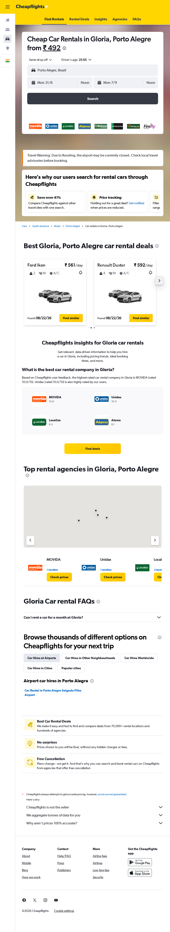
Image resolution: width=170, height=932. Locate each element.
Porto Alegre (73, 226)
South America (40, 226)
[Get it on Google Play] (140, 862)
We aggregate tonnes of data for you (53, 815)
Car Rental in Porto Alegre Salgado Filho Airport (53, 693)
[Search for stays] (7, 29)
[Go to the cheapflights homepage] (32, 7)
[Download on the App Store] (140, 873)
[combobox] (40, 59)
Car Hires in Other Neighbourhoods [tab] (90, 658)
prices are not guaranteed (112, 794)
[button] (7, 7)
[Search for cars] (7, 38)
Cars (24, 226)
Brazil (57, 226)
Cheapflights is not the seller (47, 807)
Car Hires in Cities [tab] (39, 668)
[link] (92, 448)
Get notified (136, 203)
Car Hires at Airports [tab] (41, 658)
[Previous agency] (30, 540)
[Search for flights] (7, 20)
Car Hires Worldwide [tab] (139, 658)
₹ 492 (52, 48)
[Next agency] (155, 540)
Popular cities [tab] (71, 668)
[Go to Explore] (7, 48)
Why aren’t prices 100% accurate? (51, 823)
